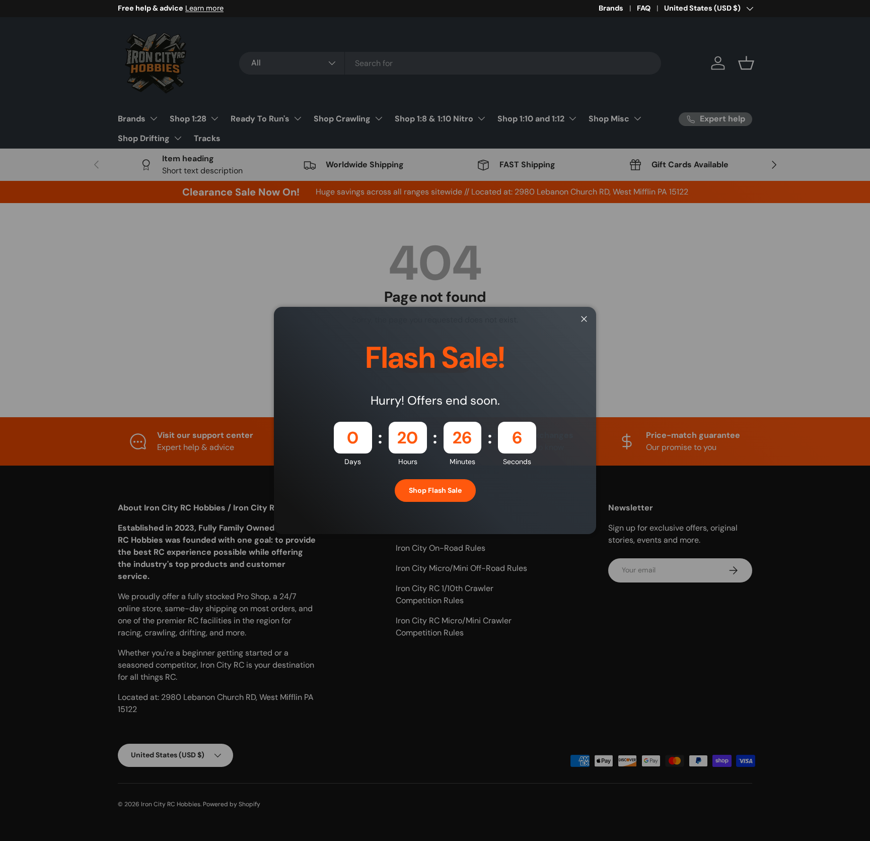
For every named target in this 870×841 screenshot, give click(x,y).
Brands (611, 8)
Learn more (293, 8)
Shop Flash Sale (435, 490)
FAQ (643, 8)
